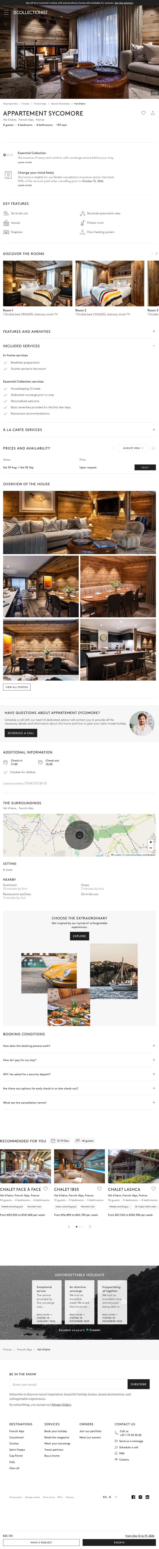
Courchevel (16, 1437)
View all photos (17, 687)
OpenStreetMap (133, 854)
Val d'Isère (80, 103)
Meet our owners (90, 1437)
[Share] (153, 113)
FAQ (121, 1453)
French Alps (40, 103)
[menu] (144, 12)
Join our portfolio (90, 1431)
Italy (12, 1462)
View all (14, 1468)
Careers (124, 1459)
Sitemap (69, 1497)
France (25, 103)
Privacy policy (15, 1497)
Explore (79, 936)
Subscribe (139, 1384)
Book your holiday (55, 1431)
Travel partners (53, 1449)
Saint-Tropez (17, 1449)
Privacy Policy (61, 1404)
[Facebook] (133, 1497)
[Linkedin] (147, 1497)
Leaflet (117, 854)
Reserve (119, 1542)
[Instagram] (140, 1497)
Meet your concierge (57, 1443)
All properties (10, 103)
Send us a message (131, 1441)
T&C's (60, 1497)
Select (145, 467)
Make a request (41, 1542)
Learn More (25, 185)
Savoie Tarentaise (60, 103)
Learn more (25, 162)
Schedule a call (21, 733)
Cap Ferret (16, 1455)
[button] (79, 835)
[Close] (7, 12)
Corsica (14, 1443)
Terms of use (48, 1497)
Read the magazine (56, 1437)
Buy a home (52, 1455)
